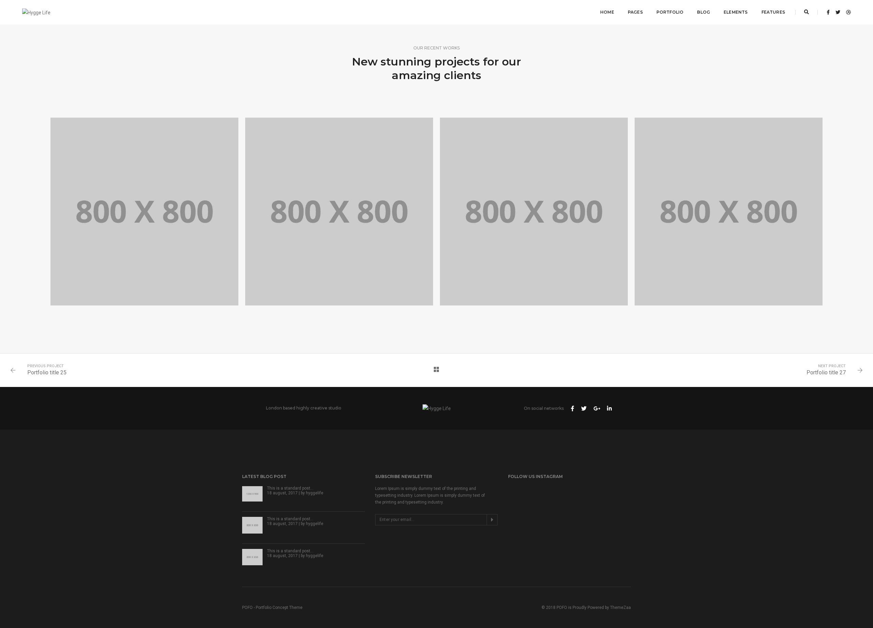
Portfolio (670, 12)
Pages (635, 12)
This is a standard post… (290, 488)
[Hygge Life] (36, 12)
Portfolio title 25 (46, 372)
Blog (703, 12)
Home (607, 12)
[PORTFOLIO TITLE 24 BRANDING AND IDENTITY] (534, 211)
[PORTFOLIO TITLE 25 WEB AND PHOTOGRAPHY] (339, 211)
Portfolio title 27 (826, 372)
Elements (736, 12)
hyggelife (314, 493)
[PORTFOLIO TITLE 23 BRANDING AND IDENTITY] (729, 211)
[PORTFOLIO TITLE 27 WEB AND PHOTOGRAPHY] (144, 211)
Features (773, 12)
